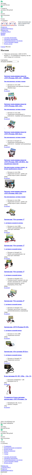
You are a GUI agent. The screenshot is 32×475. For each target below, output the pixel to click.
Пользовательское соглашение (13, 447)
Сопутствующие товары (11, 42)
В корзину (7, 91)
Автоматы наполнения (10, 39)
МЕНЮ (3, 34)
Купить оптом (8, 44)
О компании (7, 446)
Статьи (6, 454)
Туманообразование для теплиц (13, 40)
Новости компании (9, 451)
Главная (3, 46)
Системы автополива (10, 37)
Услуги (6, 452)
